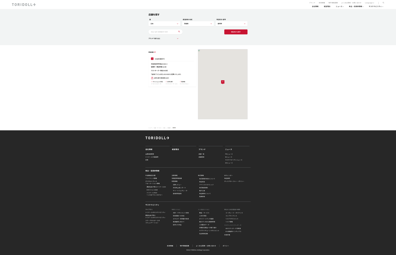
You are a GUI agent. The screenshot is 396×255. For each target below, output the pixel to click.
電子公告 (202, 191)
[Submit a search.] (179, 31)
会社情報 (148, 149)
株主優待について (205, 193)
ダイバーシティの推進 (206, 219)
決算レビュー (177, 185)
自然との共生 (177, 225)
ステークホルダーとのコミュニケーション (152, 221)
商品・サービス (204, 213)
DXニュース (229, 163)
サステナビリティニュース (233, 160)
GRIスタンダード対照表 (233, 228)
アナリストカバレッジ (206, 185)
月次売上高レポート (179, 188)
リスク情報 (229, 222)
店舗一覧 (201, 154)
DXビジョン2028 (152, 190)
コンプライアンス (231, 216)
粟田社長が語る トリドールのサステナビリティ (155, 216)
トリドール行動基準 (151, 157)
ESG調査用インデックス (233, 231)
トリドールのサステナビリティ (155, 212)
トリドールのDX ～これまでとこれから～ (155, 194)
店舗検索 (201, 157)
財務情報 (174, 181)
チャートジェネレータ (180, 191)
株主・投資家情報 (152, 170)
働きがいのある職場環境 (207, 222)
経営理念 (175, 149)
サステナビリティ (152, 205)
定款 (146, 160)
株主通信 (227, 178)
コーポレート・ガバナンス (234, 213)
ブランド (312, 3)
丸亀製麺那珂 (160, 59)
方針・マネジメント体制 (181, 213)
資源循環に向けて (178, 222)
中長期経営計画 (150, 175)
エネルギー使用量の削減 (181, 219)
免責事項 (202, 196)
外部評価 (227, 235)
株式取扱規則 (203, 188)
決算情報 (174, 175)
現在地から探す (236, 32)
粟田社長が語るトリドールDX (156, 187)
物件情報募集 (333, 3)
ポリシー (226, 246)
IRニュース (228, 157)
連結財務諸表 (177, 193)
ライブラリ (149, 209)
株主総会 (202, 182)
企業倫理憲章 (149, 154)
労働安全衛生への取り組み (208, 228)
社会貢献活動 (203, 234)
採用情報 (322, 3)
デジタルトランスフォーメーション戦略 (152, 182)
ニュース (228, 149)
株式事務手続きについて (207, 179)
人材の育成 (202, 216)
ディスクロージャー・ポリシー (234, 181)
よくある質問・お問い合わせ (351, 3)
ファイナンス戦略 (151, 178)
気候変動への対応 (178, 216)
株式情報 (201, 175)
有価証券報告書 (177, 178)
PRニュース (229, 154)
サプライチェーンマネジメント (209, 231)
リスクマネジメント (232, 219)
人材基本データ (204, 225)
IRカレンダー (228, 175)
